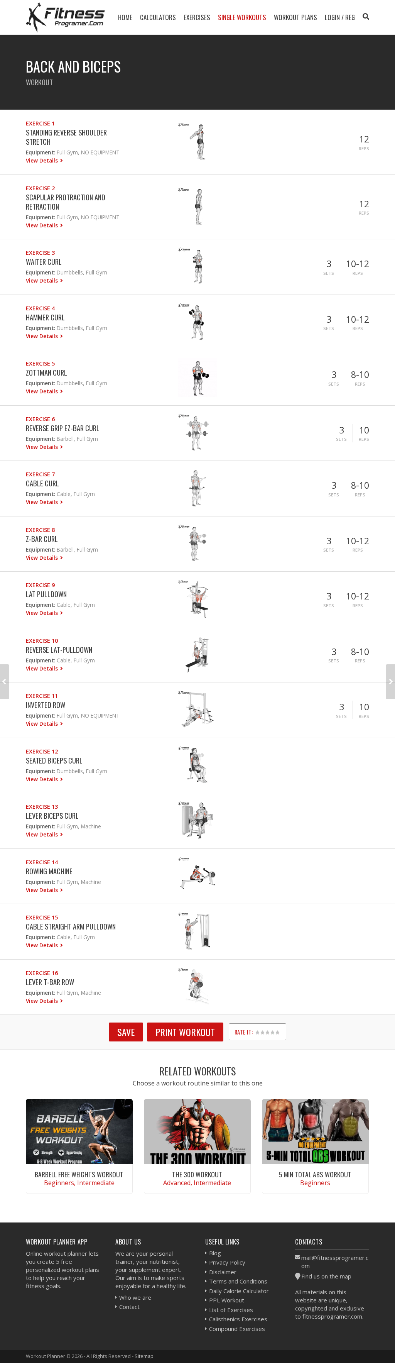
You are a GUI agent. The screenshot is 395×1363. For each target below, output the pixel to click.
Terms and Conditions (238, 1281)
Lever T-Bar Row (50, 982)
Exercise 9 (40, 585)
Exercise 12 (42, 751)
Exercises (197, 17)
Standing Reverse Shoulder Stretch (66, 137)
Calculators (158, 17)
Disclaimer (222, 1272)
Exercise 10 (42, 640)
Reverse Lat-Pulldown (59, 649)
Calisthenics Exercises (238, 1319)
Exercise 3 (40, 252)
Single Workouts (242, 17)
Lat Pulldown (46, 594)
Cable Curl (42, 483)
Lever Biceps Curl (52, 815)
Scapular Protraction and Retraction (65, 202)
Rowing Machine (49, 871)
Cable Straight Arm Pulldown (71, 926)
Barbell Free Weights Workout (79, 1174)
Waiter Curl (44, 261)
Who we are (135, 1297)
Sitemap (144, 1356)
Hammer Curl (45, 317)
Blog (215, 1253)
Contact (129, 1307)
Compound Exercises (237, 1329)
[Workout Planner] (65, 17)
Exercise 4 (40, 308)
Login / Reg (340, 17)
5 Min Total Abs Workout (315, 1174)
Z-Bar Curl (42, 538)
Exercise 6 (40, 419)
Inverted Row (45, 704)
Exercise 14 (42, 862)
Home (125, 17)
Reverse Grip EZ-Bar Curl (63, 428)
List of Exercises (231, 1310)
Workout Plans (295, 17)
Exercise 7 (40, 474)
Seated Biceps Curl (54, 760)
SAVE (126, 1032)
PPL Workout (226, 1300)
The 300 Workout (197, 1174)
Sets (328, 273)
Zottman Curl (46, 372)
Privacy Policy (227, 1262)
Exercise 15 (42, 917)
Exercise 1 (40, 123)
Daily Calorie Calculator (239, 1291)
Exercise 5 (40, 363)
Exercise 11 (42, 695)
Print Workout (185, 1032)
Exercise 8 (40, 529)
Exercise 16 (42, 973)
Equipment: (40, 152)
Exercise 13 (42, 806)
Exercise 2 (40, 188)
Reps (364, 148)
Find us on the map (326, 1276)
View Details (42, 160)
